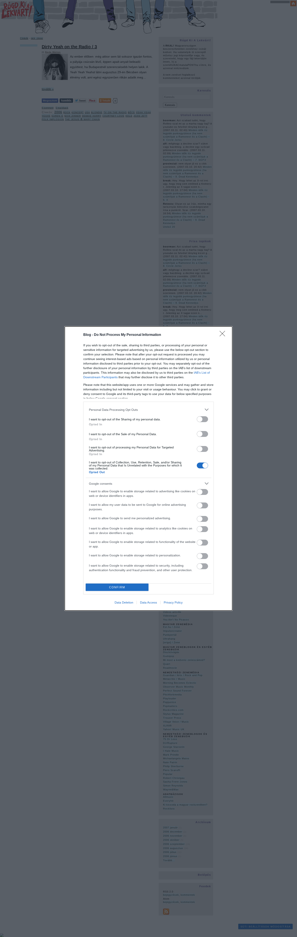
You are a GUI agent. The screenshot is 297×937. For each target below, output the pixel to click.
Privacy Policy (173, 602)
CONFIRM (117, 587)
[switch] (202, 419)
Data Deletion (124, 602)
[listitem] (148, 409)
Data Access (148, 602)
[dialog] (148, 468)
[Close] (224, 335)
